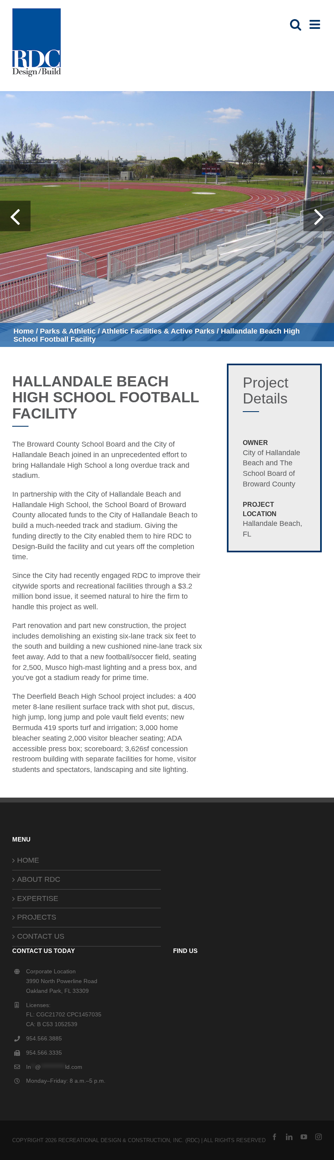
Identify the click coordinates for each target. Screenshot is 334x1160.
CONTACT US (40, 936)
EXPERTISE (37, 898)
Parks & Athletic (68, 331)
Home (23, 331)
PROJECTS (36, 917)
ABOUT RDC (38, 879)
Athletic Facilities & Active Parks (158, 331)
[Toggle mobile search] (295, 24)
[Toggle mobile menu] (316, 24)
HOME (28, 860)
